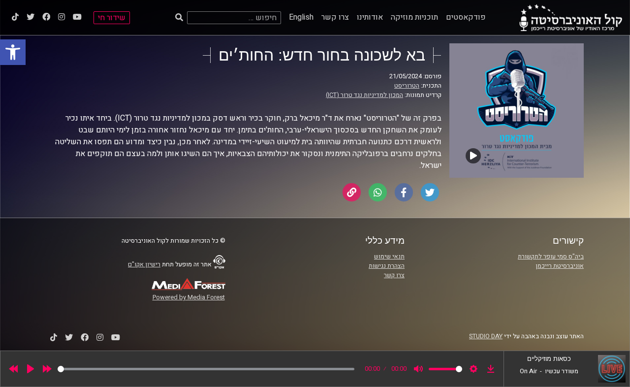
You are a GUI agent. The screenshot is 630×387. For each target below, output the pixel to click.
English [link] (301, 17)
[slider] (206, 369)
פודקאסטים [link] (466, 17)
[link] (13, 52)
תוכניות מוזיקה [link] (414, 17)
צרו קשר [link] (335, 17)
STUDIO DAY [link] (486, 336)
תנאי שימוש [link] (389, 256)
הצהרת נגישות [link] (387, 265)
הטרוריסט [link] (406, 85)
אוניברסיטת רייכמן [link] (560, 265)
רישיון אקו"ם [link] (144, 264)
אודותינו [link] (370, 17)
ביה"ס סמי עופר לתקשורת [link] (551, 256)
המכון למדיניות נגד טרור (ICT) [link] (364, 95)
